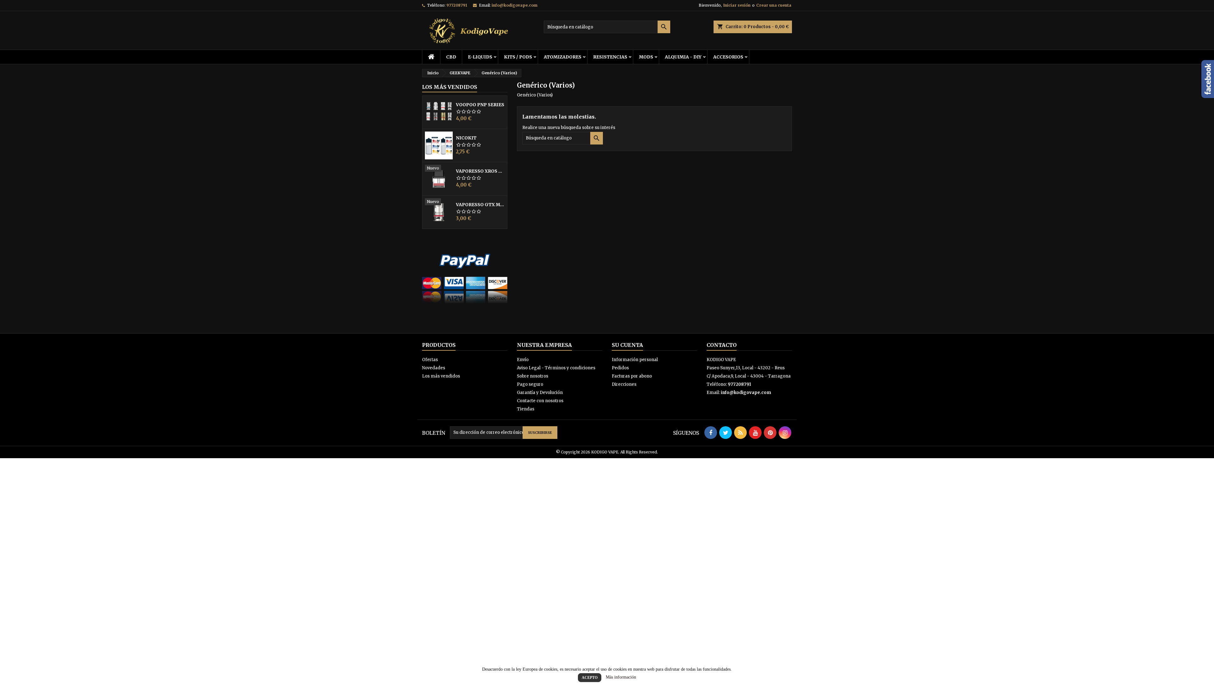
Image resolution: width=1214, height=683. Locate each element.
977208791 (456, 5)
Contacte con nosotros (540, 400)
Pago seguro (530, 384)
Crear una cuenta (773, 5)
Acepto (590, 677)
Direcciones (624, 384)
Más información (621, 677)
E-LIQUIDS (480, 57)
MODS (646, 57)
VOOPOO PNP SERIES (480, 104)
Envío (523, 359)
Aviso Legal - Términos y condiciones (556, 368)
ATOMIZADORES (562, 57)
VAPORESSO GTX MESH (480, 204)
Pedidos (620, 368)
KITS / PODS (518, 57)
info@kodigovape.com (514, 5)
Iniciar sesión (737, 5)
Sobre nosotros (532, 376)
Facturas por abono (632, 376)
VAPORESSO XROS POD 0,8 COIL (480, 171)
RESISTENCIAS (610, 57)
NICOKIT (466, 137)
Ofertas (430, 359)
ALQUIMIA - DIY (683, 57)
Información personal (635, 359)
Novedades (433, 368)
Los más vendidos (449, 87)
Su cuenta (627, 345)
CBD (451, 57)
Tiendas (525, 409)
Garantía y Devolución (540, 392)
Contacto (722, 345)
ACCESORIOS (728, 57)
